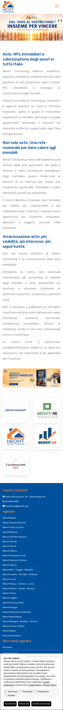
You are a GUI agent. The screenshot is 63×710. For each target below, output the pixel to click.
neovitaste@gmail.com (17, 506)
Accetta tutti (10, 704)
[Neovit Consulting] (8, 7)
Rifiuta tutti (24, 704)
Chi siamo (7, 647)
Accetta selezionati (41, 704)
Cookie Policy (34, 685)
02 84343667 (12, 501)
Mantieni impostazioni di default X (44, 656)
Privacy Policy (50, 685)
